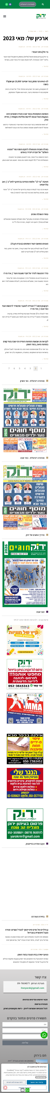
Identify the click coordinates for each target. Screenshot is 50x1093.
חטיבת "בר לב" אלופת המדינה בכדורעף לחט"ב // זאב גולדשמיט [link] (25, 183)
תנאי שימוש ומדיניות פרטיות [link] (35, 999)
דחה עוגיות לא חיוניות (14, 1082)
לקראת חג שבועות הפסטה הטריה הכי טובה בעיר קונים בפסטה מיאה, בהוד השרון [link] (25, 343)
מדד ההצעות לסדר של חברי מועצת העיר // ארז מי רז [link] (26, 273)
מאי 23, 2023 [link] (36, 239)
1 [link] (41, 368)
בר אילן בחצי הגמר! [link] (40, 51)
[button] (43, 4)
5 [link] (19, 368)
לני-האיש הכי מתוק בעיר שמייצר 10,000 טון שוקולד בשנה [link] (27, 83)
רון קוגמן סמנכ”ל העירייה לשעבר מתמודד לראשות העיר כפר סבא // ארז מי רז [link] (25, 307)
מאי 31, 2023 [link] (36, 47)
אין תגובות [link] (22, 47)
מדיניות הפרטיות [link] (40, 1077)
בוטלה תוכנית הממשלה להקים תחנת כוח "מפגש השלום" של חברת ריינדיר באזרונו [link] (27, 151)
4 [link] (25, 368)
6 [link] (14, 368)
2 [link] (35, 368)
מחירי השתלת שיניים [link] (39, 214)
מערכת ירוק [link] (45, 47)
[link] (10, 4)
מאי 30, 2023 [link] (36, 209)
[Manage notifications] (5, 1088)
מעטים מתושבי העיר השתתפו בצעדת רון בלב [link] (29, 243)
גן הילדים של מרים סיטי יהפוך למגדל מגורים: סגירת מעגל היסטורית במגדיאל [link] (26, 931)
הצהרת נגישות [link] (41, 1004)
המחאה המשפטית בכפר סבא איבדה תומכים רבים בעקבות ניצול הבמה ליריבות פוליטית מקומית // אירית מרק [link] (26, 116)
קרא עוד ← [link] (45, 66)
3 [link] (30, 368)
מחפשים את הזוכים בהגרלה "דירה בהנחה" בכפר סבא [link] (20, 1062)
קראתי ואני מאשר (36, 1082)
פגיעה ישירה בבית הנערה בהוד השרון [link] (33, 954)
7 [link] (9, 368)
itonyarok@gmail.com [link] (32, 988)
